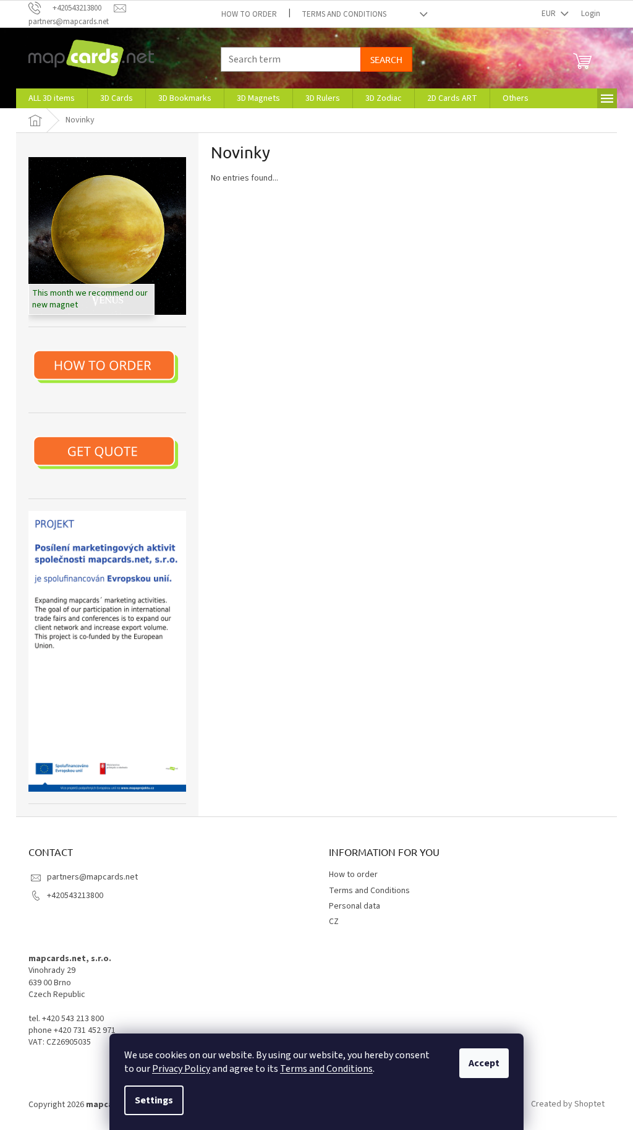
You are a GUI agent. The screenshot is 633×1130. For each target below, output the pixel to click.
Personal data (354, 906)
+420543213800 (75, 895)
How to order (249, 14)
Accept (484, 1063)
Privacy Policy (181, 1069)
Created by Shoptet (568, 1104)
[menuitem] (51, 98)
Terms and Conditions (326, 1069)
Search (386, 59)
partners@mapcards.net (92, 877)
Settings (154, 1100)
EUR (550, 13)
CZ (334, 921)
